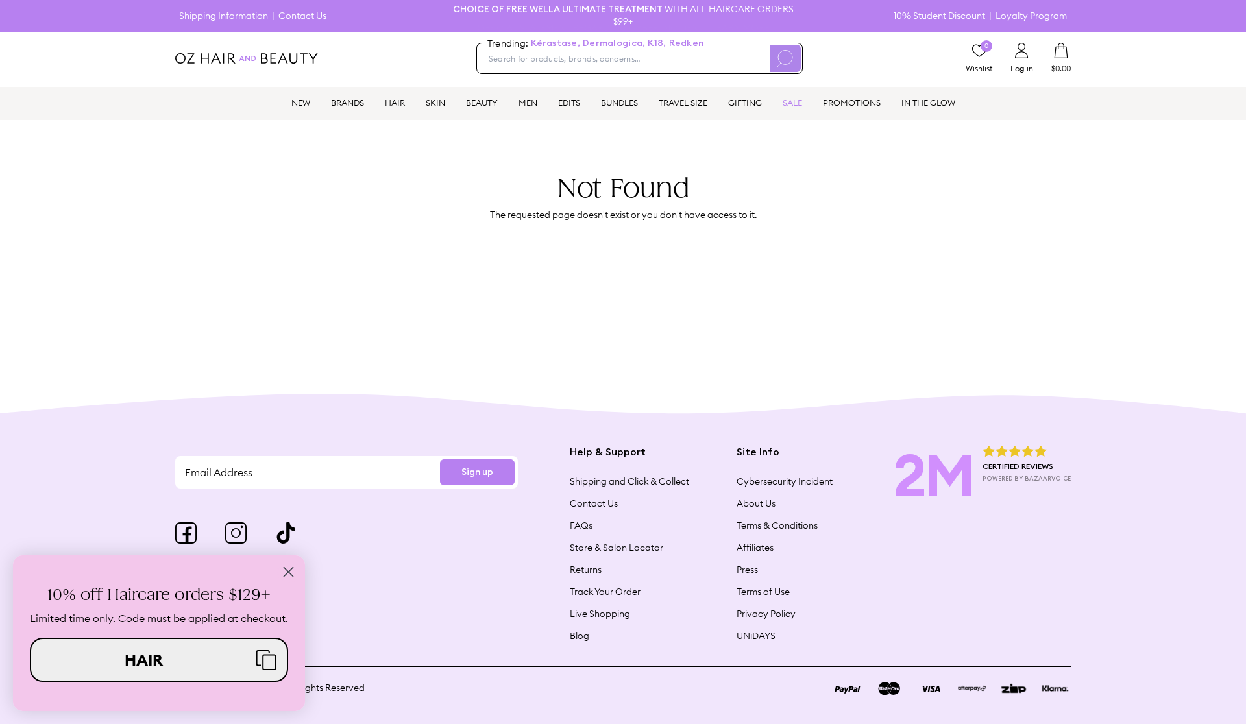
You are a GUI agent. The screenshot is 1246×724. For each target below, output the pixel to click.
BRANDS (347, 102)
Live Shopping (600, 614)
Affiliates (755, 547)
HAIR (395, 102)
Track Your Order (605, 591)
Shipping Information (223, 15)
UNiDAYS (756, 636)
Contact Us (302, 15)
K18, (657, 43)
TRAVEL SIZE (683, 102)
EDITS (569, 102)
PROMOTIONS (852, 102)
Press (747, 569)
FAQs (581, 525)
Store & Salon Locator (616, 547)
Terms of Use (763, 591)
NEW (300, 102)
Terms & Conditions (777, 525)
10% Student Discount (939, 15)
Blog (579, 636)
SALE (792, 102)
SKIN (435, 102)
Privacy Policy (766, 614)
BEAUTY (482, 102)
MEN (528, 102)
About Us (756, 503)
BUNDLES (619, 102)
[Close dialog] (288, 572)
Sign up (477, 472)
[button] (159, 660)
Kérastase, (555, 43)
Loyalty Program (1031, 15)
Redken (686, 43)
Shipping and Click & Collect (629, 481)
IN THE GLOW (928, 102)
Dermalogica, (614, 43)
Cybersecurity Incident (785, 481)
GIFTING (745, 102)
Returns (586, 569)
